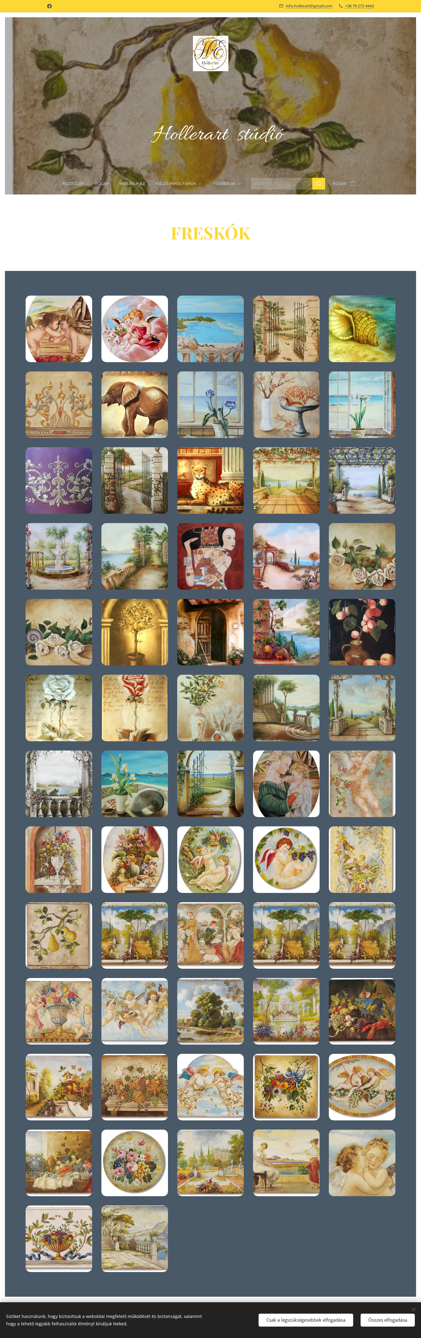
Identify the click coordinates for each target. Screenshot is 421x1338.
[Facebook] (49, 6)
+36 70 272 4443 (359, 6)
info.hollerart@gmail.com (309, 6)
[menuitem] (76, 183)
